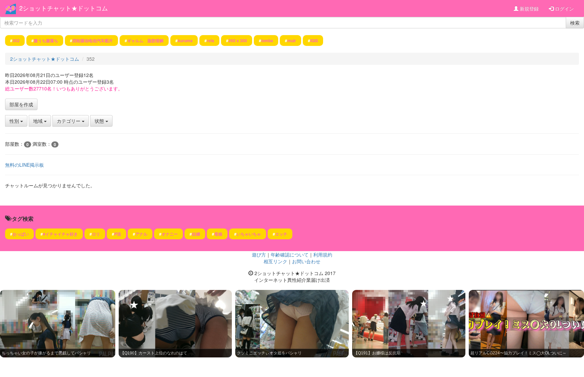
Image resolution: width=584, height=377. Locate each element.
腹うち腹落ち (46, 40)
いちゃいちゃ (249, 234)
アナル (141, 234)
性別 (14, 120)
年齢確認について (290, 254)
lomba (267, 40)
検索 (575, 22)
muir (291, 40)
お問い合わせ (306, 261)
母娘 (218, 234)
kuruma (185, 40)
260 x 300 (237, 40)
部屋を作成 (21, 104)
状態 (100, 120)
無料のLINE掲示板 (24, 164)
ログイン (564, 8)
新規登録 (528, 8)
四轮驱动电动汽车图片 (92, 40)
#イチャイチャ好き (60, 234)
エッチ (281, 234)
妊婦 (196, 234)
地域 (38, 120)
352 (16, 40)
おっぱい (21, 234)
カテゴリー (69, 120)
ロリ (96, 234)
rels (210, 40)
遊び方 (259, 254)
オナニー (170, 234)
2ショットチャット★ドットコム (63, 7)
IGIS (314, 40)
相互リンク (275, 261)
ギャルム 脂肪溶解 (145, 40)
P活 (117, 234)
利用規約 (322, 254)
